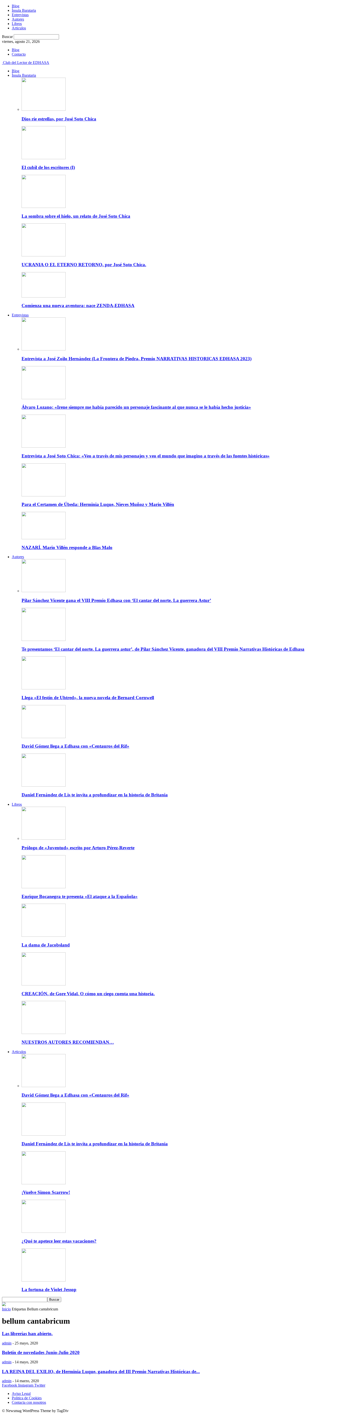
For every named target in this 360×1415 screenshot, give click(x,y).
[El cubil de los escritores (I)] (44, 158)
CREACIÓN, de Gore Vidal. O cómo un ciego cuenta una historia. (88, 993)
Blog (15, 6)
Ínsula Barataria (24, 10)
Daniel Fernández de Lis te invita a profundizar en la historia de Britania (95, 794)
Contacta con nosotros (29, 1402)
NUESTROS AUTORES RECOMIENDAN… (68, 1042)
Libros (17, 24)
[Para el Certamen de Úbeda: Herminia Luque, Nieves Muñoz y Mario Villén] (44, 495)
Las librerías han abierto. (27, 1333)
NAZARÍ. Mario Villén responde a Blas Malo (67, 547)
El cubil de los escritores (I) (48, 167)
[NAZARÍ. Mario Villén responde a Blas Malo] (44, 538)
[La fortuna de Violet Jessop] (44, 1280)
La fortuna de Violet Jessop (49, 1289)
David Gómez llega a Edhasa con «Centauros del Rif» (75, 746)
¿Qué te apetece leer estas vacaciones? (59, 1241)
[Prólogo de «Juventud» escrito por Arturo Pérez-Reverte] (44, 838)
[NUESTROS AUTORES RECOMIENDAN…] (44, 1033)
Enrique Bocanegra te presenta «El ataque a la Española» (80, 896)
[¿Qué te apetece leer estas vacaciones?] (44, 1231)
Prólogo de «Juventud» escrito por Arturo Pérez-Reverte (78, 847)
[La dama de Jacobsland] (44, 935)
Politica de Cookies (27, 1398)
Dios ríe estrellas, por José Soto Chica (59, 118)
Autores (18, 19)
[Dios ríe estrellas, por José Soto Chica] (44, 109)
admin (7, 1343)
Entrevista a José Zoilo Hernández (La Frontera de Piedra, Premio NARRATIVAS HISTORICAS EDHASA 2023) (137, 358)
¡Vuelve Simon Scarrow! (46, 1192)
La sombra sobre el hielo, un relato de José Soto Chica (76, 216)
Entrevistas (20, 15)
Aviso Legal (21, 1393)
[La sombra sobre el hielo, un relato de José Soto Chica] (44, 206)
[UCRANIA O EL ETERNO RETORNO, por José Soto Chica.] (44, 255)
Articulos (19, 28)
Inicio (6, 1309)
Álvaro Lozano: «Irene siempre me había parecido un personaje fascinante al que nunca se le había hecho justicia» (136, 407)
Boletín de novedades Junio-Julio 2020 (41, 1352)
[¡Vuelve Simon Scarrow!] (44, 1183)
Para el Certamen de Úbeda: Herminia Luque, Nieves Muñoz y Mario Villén (98, 504)
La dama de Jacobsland (46, 944)
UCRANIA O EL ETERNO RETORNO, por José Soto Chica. (84, 264)
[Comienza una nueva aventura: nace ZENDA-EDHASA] (44, 296)
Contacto (19, 54)
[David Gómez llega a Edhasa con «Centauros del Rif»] (44, 737)
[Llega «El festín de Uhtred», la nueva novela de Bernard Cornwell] (44, 688)
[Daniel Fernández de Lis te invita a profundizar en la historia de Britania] (44, 785)
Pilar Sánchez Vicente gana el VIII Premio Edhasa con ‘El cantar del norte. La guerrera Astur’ (116, 600)
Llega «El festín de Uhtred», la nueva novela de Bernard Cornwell (88, 697)
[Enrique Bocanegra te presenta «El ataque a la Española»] (44, 887)
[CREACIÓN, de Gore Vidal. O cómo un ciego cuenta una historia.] (44, 984)
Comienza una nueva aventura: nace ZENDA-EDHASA (78, 305)
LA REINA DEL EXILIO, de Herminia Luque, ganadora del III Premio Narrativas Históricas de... (101, 1371)
